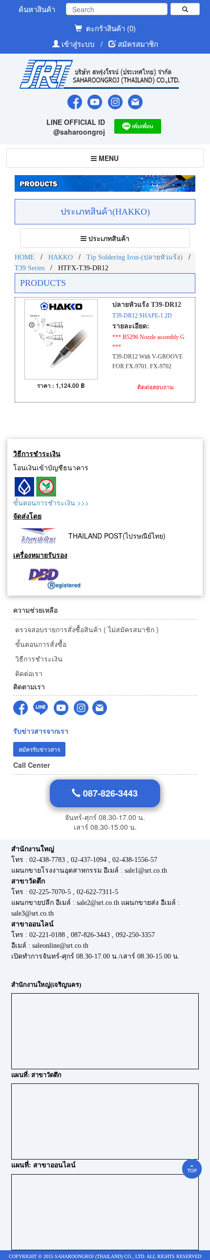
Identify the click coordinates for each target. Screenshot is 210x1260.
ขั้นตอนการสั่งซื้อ (39, 644)
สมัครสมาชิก (138, 44)
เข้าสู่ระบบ (79, 44)
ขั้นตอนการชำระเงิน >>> (51, 502)
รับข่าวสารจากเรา (40, 731)
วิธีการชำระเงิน (38, 658)
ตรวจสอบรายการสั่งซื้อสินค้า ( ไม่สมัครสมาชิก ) (86, 629)
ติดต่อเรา (27, 673)
